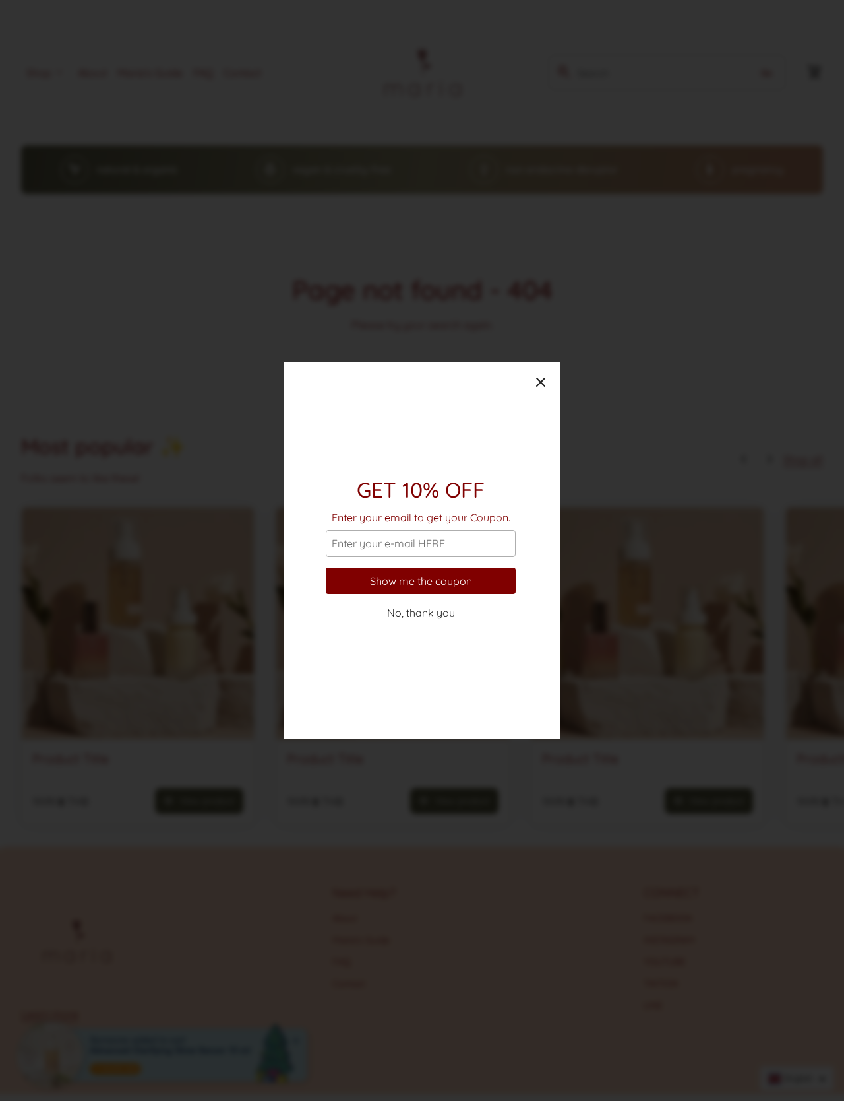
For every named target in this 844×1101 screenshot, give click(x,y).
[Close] (540, 382)
